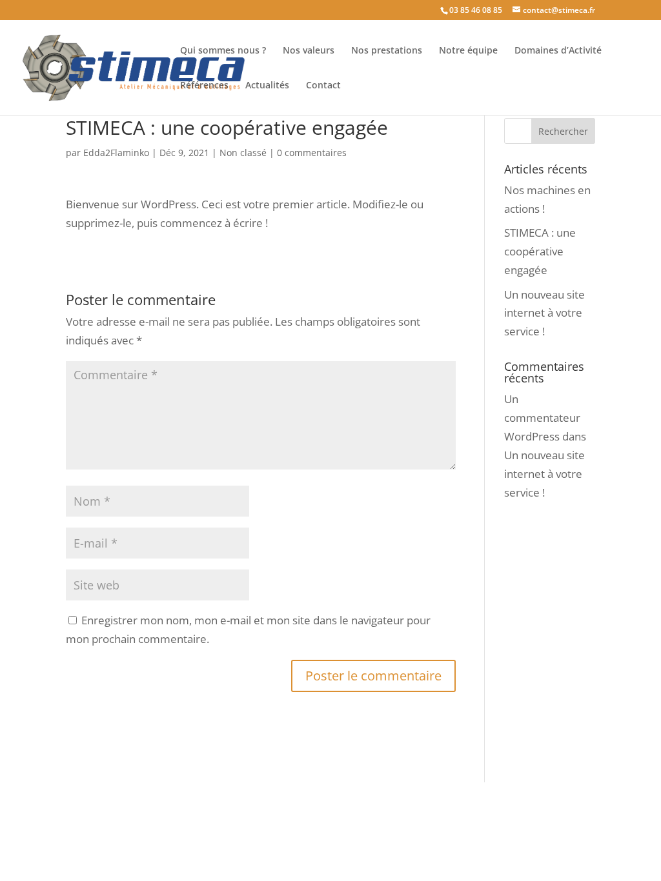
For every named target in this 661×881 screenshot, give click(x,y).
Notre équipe (468, 51)
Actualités (267, 86)
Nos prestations (386, 51)
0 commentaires (312, 152)
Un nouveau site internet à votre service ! (544, 313)
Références (204, 86)
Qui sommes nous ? (223, 51)
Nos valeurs (308, 51)
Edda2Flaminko (116, 152)
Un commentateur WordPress (542, 417)
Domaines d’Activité (558, 51)
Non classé (243, 152)
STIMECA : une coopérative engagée (540, 251)
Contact (323, 86)
